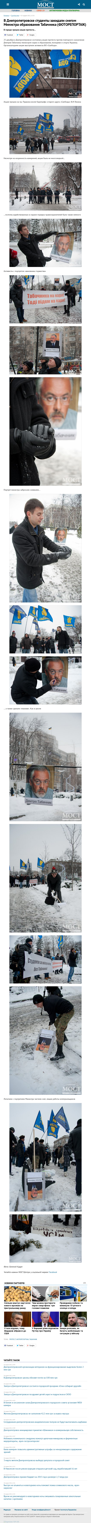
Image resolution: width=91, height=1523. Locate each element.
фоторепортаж (22, 1339)
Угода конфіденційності (41, 1510)
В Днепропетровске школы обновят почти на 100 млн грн (30, 1377)
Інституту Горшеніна (68, 1510)
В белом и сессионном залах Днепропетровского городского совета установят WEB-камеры (43, 1404)
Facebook (53, 1272)
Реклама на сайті (21, 1510)
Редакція (7, 1510)
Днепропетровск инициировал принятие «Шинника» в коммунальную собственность (43, 1430)
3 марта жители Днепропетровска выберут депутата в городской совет (37, 1460)
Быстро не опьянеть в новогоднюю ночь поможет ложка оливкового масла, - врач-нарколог (42, 1486)
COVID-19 (41, 10)
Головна (16, 10)
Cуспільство (15, 16)
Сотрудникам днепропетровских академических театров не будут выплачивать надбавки (45, 1421)
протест (12, 1339)
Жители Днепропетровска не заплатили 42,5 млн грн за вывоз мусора (36, 1413)
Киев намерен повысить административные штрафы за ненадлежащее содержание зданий (43, 1450)
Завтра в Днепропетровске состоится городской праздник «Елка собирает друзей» (42, 1386)
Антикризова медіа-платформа (64, 10)
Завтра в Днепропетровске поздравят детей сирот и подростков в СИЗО (37, 1394)
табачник (33, 1339)
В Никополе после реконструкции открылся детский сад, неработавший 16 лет (40, 1468)
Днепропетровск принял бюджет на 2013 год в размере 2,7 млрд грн (36, 1476)
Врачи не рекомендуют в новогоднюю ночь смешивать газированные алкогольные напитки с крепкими (42, 1497)
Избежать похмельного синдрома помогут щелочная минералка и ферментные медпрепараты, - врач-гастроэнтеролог (40, 1440)
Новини (28, 10)
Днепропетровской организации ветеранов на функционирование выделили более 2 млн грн (44, 1368)
